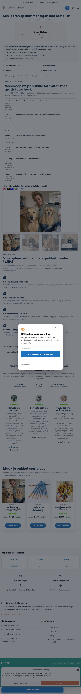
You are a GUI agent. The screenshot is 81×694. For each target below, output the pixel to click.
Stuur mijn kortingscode (40, 354)
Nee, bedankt (26, 364)
